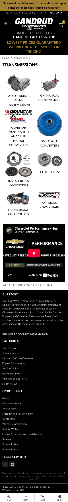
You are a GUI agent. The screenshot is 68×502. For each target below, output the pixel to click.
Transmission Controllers (19, 212)
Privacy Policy (10, 444)
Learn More (55, 13)
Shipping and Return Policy (17, 413)
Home (5, 57)
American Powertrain (49, 205)
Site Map (7, 439)
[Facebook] (5, 464)
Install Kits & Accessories (18, 183)
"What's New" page (24, 300)
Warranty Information (14, 423)
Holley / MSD (9, 383)
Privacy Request (11, 449)
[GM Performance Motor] (34, 23)
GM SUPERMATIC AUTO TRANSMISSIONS (19, 100)
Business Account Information (25, 334)
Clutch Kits (49, 172)
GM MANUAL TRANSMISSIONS (49, 97)
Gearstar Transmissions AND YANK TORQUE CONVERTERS (18, 136)
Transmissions (10, 353)
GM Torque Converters (49, 143)
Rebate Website (11, 428)
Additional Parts (11, 368)
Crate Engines (10, 347)
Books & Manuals (12, 373)
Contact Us (8, 418)
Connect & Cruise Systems (17, 358)
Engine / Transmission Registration (22, 434)
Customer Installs (12, 403)
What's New (9, 408)
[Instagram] (12, 464)
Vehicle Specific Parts (14, 378)
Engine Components (14, 363)
